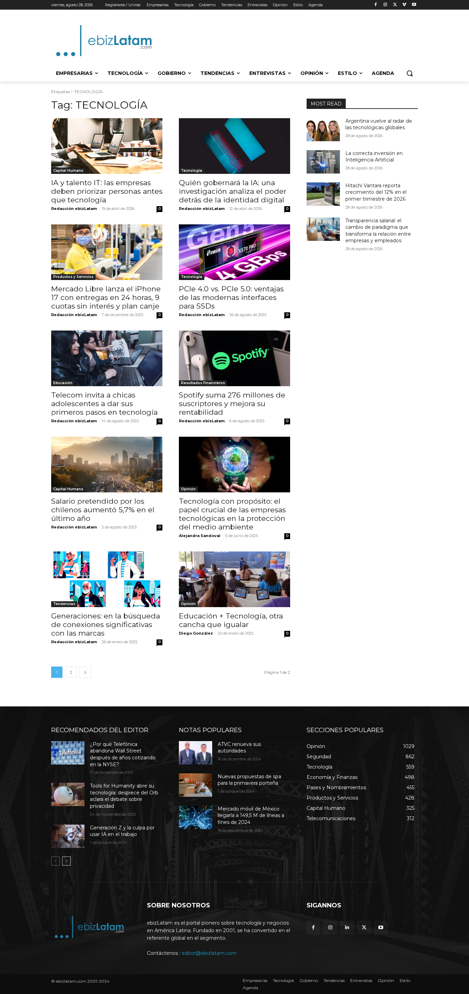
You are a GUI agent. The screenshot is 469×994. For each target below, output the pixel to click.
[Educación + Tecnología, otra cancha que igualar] (234, 579)
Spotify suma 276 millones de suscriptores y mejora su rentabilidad (232, 403)
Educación (62, 383)
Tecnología (191, 170)
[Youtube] (414, 5)
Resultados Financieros (203, 383)
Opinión (188, 489)
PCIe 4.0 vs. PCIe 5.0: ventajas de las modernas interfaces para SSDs (231, 297)
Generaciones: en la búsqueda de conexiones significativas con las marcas (105, 624)
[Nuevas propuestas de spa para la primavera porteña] (195, 785)
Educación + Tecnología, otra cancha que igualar (231, 620)
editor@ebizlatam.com (209, 953)
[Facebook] (376, 5)
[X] (395, 5)
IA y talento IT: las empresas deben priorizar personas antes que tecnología (106, 191)
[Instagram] (385, 5)
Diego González (196, 633)
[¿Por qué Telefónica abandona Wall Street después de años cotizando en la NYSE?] (67, 752)
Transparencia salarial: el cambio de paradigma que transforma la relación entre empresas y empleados (378, 230)
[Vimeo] (404, 5)
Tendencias (64, 604)
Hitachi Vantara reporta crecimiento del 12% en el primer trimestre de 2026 (376, 192)
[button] (409, 73)
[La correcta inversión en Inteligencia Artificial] (323, 162)
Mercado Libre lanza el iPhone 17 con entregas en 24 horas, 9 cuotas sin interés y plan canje (106, 297)
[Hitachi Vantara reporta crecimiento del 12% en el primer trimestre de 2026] (323, 194)
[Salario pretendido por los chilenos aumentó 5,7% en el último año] (106, 464)
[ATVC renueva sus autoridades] (195, 752)
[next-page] (85, 672)
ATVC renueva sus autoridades (239, 747)
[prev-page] (55, 861)
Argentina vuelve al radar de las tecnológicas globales (378, 124)
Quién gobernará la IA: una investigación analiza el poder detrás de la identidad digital (232, 191)
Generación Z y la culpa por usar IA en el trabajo (122, 831)
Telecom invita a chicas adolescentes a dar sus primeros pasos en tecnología (104, 403)
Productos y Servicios (73, 277)
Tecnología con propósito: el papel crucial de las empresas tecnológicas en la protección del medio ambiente (232, 514)
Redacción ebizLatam (74, 208)
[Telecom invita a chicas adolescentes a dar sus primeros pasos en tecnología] (106, 358)
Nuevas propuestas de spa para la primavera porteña (249, 779)
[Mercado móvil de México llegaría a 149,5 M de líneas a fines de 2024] (195, 817)
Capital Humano (68, 170)
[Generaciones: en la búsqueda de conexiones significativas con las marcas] (106, 579)
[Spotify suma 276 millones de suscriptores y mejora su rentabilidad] (234, 358)
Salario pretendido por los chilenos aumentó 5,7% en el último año (103, 510)
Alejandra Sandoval (199, 535)
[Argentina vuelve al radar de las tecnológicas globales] (323, 129)
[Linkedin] (347, 927)
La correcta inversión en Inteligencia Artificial (374, 156)
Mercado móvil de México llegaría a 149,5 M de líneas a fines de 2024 (251, 815)
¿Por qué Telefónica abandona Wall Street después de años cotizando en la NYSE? (123, 754)
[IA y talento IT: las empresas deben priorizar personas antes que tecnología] (106, 146)
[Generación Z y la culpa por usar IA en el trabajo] (67, 836)
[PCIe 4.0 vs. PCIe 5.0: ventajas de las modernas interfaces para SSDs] (234, 252)
